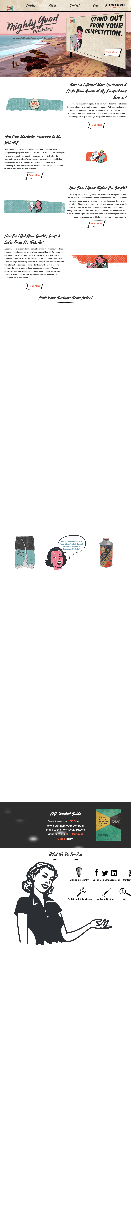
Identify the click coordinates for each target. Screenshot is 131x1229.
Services (30, 5)
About (52, 5)
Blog (95, 5)
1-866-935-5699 (117, 5)
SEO (73, 821)
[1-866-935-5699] (106, 5)
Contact (74, 5)
